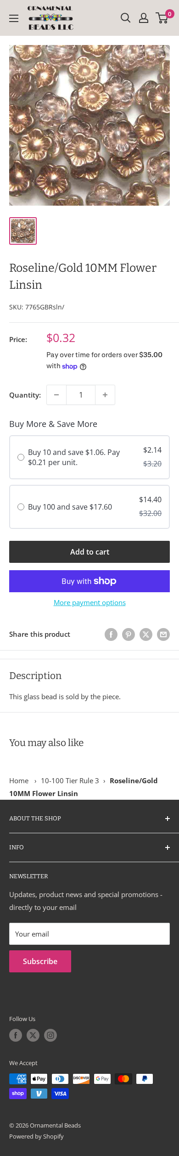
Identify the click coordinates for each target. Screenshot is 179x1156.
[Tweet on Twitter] (146, 634)
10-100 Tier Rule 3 (70, 780)
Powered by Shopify (36, 1136)
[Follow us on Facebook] (15, 1035)
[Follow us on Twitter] (33, 1035)
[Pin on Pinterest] (128, 634)
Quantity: (25, 394)
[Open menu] (13, 18)
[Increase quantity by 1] (105, 394)
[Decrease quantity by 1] (56, 394)
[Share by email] (163, 634)
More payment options (90, 602)
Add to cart (89, 552)
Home (18, 780)
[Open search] (126, 18)
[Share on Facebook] (111, 634)
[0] (162, 17)
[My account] (143, 18)
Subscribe (40, 961)
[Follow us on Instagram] (50, 1035)
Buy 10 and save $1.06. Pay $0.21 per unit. (74, 457)
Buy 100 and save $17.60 (70, 507)
